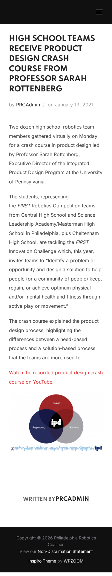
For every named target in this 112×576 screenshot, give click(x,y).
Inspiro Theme (42, 560)
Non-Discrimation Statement (65, 551)
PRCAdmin (28, 105)
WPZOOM (74, 560)
